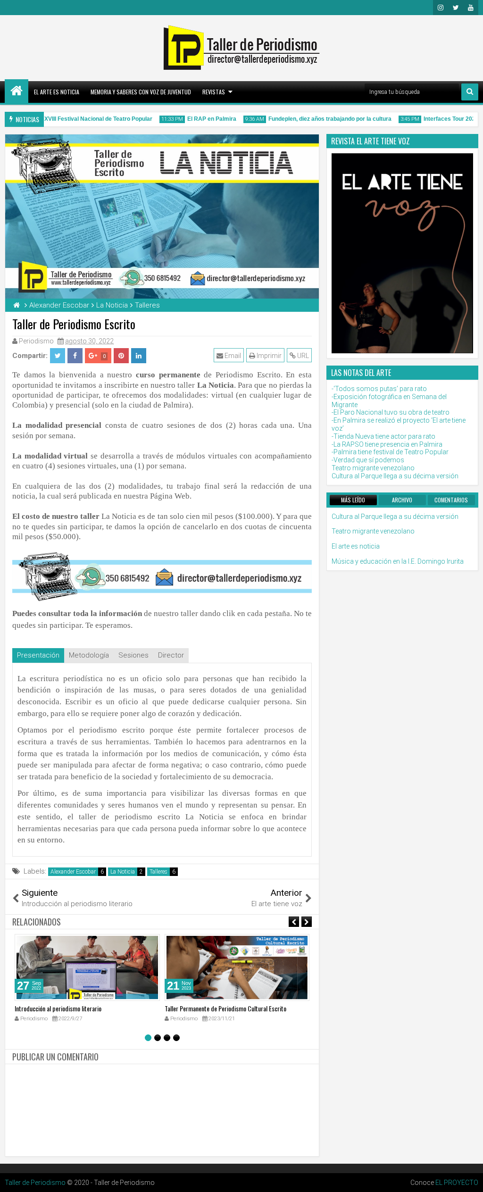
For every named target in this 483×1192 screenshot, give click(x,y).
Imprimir (268, 355)
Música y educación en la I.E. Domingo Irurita (398, 561)
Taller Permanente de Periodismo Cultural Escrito (225, 1008)
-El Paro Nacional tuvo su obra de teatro (391, 412)
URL (302, 355)
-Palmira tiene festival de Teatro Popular (390, 452)
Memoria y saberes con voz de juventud (141, 92)
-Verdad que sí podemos (368, 460)
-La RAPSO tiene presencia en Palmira (387, 444)
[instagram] (440, 7)
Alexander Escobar (73, 871)
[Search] (469, 91)
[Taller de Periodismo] (16, 91)
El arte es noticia (56, 92)
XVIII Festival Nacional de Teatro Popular (90, 119)
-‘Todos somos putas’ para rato (379, 388)
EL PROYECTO (456, 1182)
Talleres (158, 871)
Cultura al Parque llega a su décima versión (395, 476)
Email (232, 355)
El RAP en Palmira (203, 119)
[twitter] (455, 7)
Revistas (213, 92)
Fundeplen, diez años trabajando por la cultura (321, 119)
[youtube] (470, 7)
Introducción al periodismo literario (58, 1008)
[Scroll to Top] (468, 1177)
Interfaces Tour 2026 (443, 119)
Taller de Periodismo (35, 1182)
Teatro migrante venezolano (373, 468)
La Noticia (122, 871)
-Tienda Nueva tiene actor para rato (383, 436)
